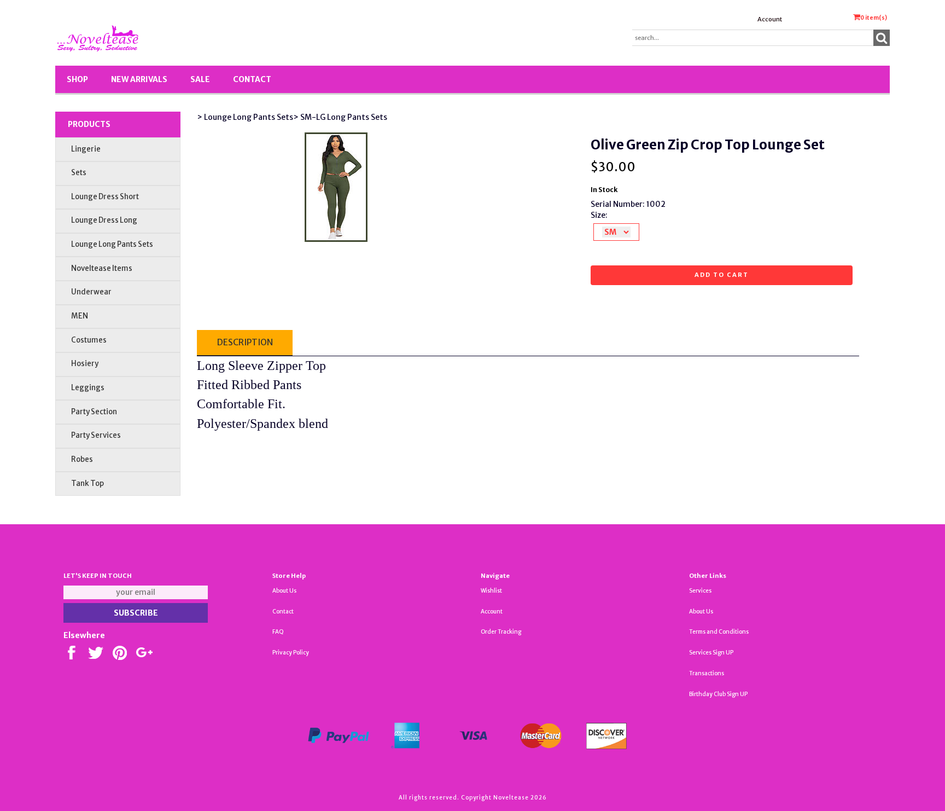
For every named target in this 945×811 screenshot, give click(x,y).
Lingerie (86, 149)
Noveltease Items (101, 268)
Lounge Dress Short (105, 196)
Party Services (96, 435)
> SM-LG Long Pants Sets (340, 117)
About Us (284, 590)
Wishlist (491, 590)
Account (769, 19)
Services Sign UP (711, 652)
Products (89, 124)
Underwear (91, 292)
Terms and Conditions (719, 631)
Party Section (94, 411)
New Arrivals (139, 79)
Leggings (87, 387)
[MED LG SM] (616, 232)
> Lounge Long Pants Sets (245, 117)
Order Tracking (501, 631)
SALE (200, 79)
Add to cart (722, 275)
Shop (77, 79)
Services (700, 590)
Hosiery (84, 363)
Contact (252, 79)
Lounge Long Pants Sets (112, 244)
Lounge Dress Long (104, 220)
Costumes (89, 340)
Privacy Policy (290, 652)
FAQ (278, 631)
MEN (79, 316)
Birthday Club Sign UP (718, 694)
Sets (78, 172)
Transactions (706, 673)
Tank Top (87, 483)
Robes (82, 459)
